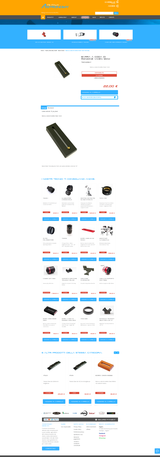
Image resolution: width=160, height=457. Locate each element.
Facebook (102, 433)
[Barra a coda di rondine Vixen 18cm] (69, 311)
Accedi (111, 6)
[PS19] (80, 365)
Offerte (85, 17)
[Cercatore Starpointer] (88, 270)
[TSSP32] (69, 230)
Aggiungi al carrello (51, 219)
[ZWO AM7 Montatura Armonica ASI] (44, 34)
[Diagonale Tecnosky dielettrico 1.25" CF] (107, 311)
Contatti (111, 17)
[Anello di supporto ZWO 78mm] (107, 270)
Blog (94, 17)
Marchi (74, 17)
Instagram (102, 436)
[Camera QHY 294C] (50, 270)
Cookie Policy (77, 429)
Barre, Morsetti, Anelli (51, 50)
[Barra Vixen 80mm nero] (50, 311)
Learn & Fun (62, 17)
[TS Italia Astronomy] (55, 6)
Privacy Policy (77, 427)
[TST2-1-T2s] (107, 190)
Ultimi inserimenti (91, 427)
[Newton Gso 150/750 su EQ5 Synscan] (88, 190)
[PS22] (54, 365)
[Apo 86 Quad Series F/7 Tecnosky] (80, 34)
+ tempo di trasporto (99, 78)
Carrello (110, 2)
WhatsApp (102, 438)
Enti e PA (102, 17)
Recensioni (51, 108)
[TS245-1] (50, 190)
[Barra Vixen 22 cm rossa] (88, 230)
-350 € (92, 40)
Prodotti (50, 17)
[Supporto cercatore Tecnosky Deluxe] (69, 270)
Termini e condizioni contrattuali (77, 443)
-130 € (129, 40)
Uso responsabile (66, 427)
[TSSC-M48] (88, 311)
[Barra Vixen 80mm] (106, 365)
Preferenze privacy (79, 432)
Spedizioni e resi (78, 434)
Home (42, 50)
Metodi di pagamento (77, 438)
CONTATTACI (51, 448)
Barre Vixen (61, 50)
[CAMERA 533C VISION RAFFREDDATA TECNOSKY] (116, 34)
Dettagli (44, 108)
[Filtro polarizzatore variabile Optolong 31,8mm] (50, 230)
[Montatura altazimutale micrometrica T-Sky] (107, 230)
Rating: (49, 12)
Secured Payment (107, 419)
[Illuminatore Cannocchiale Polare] (69, 190)
